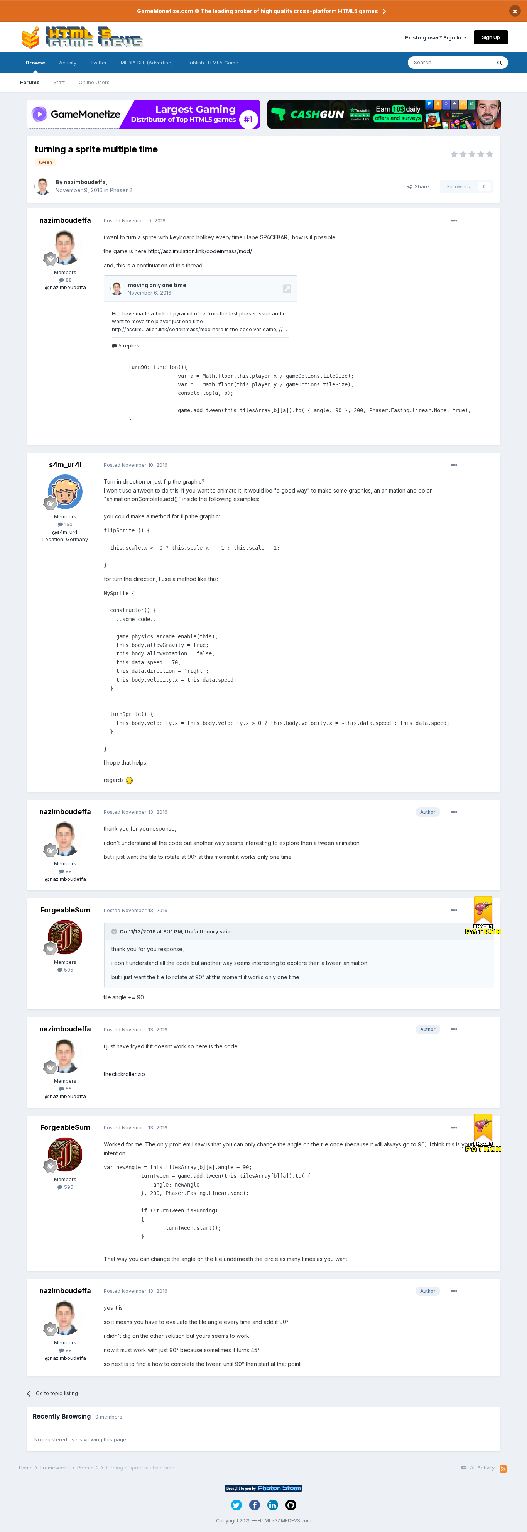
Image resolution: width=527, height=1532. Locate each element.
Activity (67, 62)
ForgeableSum (65, 910)
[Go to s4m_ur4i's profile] (65, 491)
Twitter (98, 62)
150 (68, 524)
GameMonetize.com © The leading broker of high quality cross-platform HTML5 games (257, 11)
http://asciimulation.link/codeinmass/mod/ (200, 251)
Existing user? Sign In (434, 37)
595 (67, 970)
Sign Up (491, 37)
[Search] (499, 62)
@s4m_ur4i (65, 532)
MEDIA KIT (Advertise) (147, 62)
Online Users (94, 82)
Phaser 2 (121, 190)
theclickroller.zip (124, 1074)
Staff (59, 82)
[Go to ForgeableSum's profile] (65, 937)
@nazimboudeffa (65, 287)
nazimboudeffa (85, 182)
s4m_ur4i (65, 464)
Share (420, 186)
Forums (30, 82)
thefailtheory (201, 931)
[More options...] (454, 220)
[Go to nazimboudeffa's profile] (42, 186)
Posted (135, 220)
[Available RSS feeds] (503, 1469)
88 (68, 280)
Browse (35, 62)
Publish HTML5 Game (212, 62)
